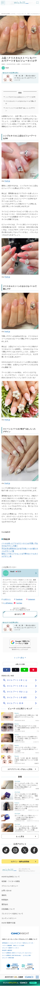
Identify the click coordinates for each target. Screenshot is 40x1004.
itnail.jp (7, 181)
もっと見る (20, 836)
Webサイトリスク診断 (18, 945)
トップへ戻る (19, 658)
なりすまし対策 (27, 955)
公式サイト (7, 599)
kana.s (37, 720)
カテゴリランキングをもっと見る (20, 769)
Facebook (19, 599)
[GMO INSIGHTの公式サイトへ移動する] (20, 932)
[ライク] (37, 2)
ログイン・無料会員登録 (20, 861)
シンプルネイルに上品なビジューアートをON (20, 97)
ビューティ (21, 13)
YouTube (19, 603)
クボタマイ (36, 742)
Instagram (31, 599)
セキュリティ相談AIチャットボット (10, 947)
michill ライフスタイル (33, 821)
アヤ (38, 731)
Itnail (7, 68)
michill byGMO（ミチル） (8, 13)
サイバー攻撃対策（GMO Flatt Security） (12, 955)
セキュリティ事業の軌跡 (8, 957)
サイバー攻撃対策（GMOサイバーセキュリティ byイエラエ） (17, 952)
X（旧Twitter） (8, 603)
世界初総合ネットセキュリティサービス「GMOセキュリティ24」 (18, 943)
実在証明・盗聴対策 (7, 950)
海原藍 (37, 788)
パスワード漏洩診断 (7, 945)
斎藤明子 (36, 763)
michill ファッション (33, 810)
